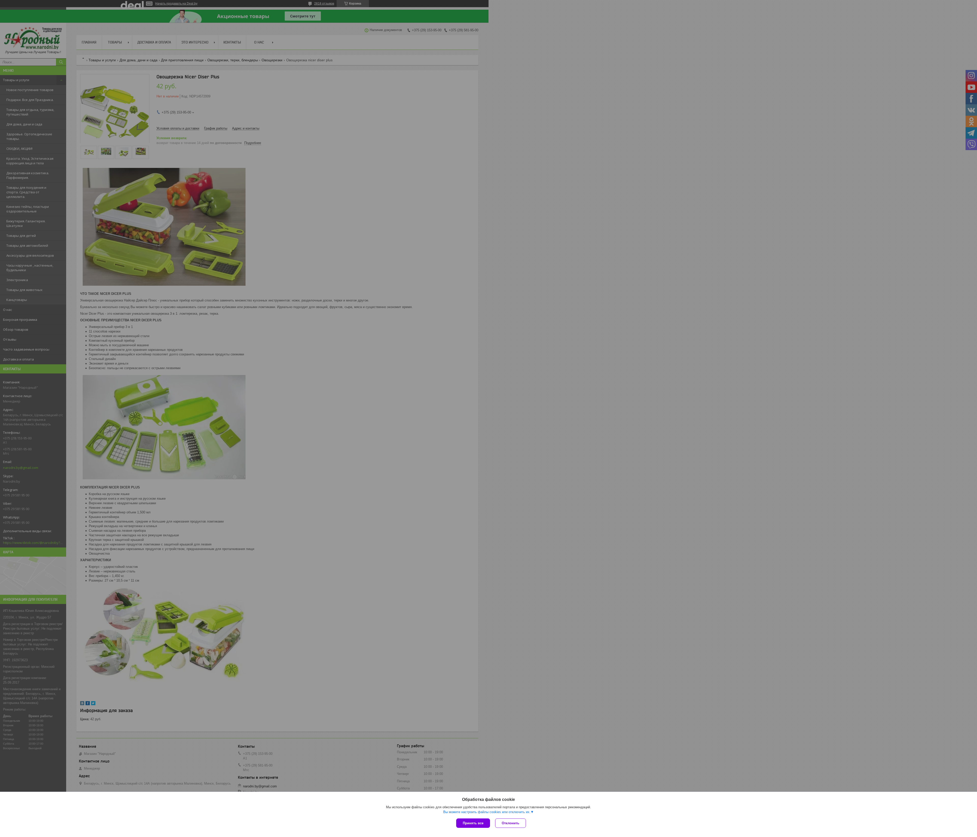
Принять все (473, 823)
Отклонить (510, 823)
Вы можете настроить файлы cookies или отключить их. (486, 812)
